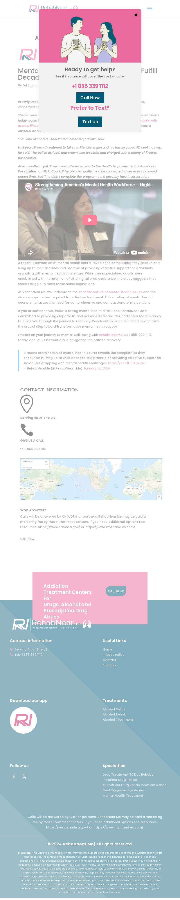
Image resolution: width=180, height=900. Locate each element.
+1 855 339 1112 (90, 86)
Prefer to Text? (90, 108)
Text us (90, 122)
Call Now (90, 98)
